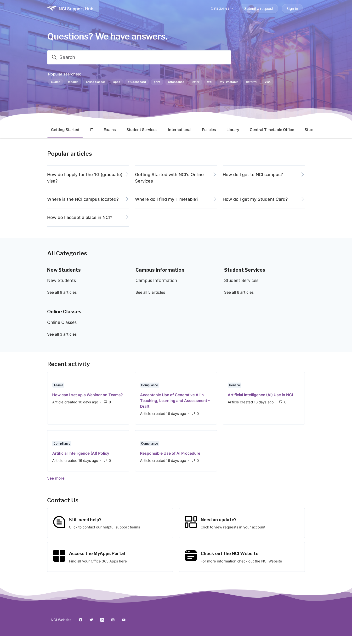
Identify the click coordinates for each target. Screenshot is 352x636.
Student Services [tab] (142, 129)
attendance (176, 82)
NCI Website (61, 620)
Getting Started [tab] (65, 129)
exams (55, 82)
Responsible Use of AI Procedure (170, 453)
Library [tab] (233, 129)
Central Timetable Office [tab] (272, 129)
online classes (96, 82)
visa (268, 82)
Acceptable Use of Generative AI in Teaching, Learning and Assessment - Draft (175, 400)
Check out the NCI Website (229, 553)
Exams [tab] (110, 129)
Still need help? (85, 519)
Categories (220, 8)
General (234, 385)
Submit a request (258, 8)
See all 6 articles (239, 292)
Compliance (149, 385)
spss (116, 82)
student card (137, 82)
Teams (58, 385)
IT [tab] (91, 129)
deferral (251, 82)
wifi (209, 82)
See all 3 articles (62, 334)
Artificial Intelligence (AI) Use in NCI (260, 394)
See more (79, 478)
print (157, 82)
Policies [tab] (209, 129)
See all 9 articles (62, 292)
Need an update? (219, 519)
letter (195, 82)
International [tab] (179, 129)
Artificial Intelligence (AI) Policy (80, 453)
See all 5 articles (150, 292)
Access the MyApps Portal (97, 553)
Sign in (292, 8)
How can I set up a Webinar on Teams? (87, 394)
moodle (73, 82)
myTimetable (229, 82)
